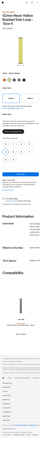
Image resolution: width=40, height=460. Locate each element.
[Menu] (37, 2)
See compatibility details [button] (11, 108)
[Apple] (3, 378)
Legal (28, 435)
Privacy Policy (6, 435)
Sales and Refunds (19, 435)
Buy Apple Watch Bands (22, 378)
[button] (26, 2)
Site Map (34, 435)
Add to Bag (21, 174)
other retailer (33, 425)
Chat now (10, 201)
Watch (9, 378)
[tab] (17, 65)
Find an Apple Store (21, 425)
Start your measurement (13, 131)
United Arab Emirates (8, 429)
